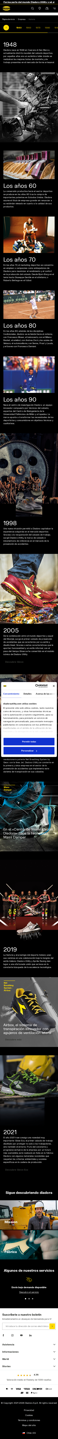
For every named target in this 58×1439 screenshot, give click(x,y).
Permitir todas (29, 741)
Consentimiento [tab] (11, 693)
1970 (38, 28)
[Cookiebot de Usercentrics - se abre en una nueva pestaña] (36, 686)
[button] (32, 8)
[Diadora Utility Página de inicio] (6, 8)
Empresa (21, 19)
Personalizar (27, 750)
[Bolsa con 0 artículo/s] (47, 8)
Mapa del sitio (29, 1425)
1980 (47, 28)
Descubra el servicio (29, 1292)
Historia (32, 19)
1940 (19, 28)
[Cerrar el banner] (54, 686)
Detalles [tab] (28, 693)
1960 (28, 28)
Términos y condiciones (29, 1420)
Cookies (29, 1415)
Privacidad (29, 1410)
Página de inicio (8, 19)
